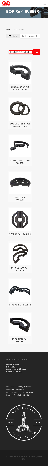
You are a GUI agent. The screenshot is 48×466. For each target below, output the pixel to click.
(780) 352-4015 (17, 389)
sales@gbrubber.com (19, 395)
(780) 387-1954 (26, 392)
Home (8, 29)
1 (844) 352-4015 (24, 387)
